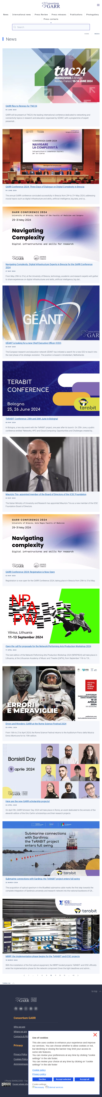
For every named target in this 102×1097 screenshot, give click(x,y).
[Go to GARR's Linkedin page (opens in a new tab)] (36, 1008)
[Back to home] (51, 5)
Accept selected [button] (63, 1079)
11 (55, 975)
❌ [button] (95, 1035)
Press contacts (51, 19)
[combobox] (51, 27)
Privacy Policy (20, 1054)
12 (60, 975)
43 (73, 975)
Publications (76, 14)
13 (64, 975)
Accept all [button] (84, 1079)
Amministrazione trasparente (28, 1064)
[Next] (77, 975)
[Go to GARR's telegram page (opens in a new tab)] (31, 1008)
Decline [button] (42, 1079)
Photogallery (92, 14)
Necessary (39, 1087)
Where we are (20, 1031)
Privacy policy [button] (39, 1074)
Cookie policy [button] (39, 1070)
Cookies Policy (21, 1059)
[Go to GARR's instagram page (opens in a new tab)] (26, 1008)
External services (55, 1087)
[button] (98, 5)
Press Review (41, 14)
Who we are (19, 1027)
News (5, 14)
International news (21, 14)
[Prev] (24, 975)
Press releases (59, 14)
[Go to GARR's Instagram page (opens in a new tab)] (16, 1008)
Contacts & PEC (21, 1036)
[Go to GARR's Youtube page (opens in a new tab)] (21, 1008)
